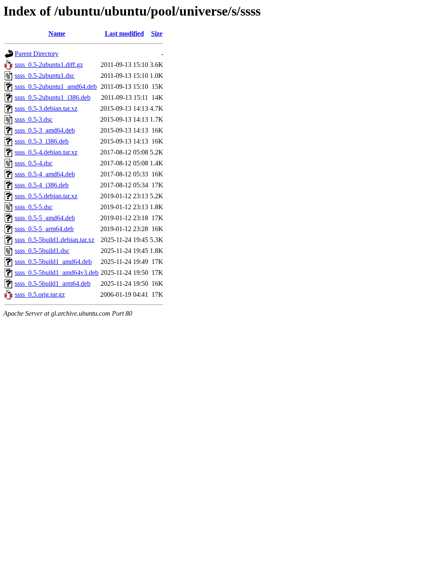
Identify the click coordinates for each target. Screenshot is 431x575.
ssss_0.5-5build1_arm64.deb (52, 283)
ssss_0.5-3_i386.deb (42, 141)
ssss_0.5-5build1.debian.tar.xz (54, 239)
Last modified (124, 33)
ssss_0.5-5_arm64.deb (44, 228)
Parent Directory (37, 53)
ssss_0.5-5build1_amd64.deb (53, 261)
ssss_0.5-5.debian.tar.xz (46, 196)
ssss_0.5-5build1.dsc (42, 250)
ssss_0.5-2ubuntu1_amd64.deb (56, 86)
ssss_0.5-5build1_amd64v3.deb (56, 272)
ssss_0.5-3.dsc (34, 119)
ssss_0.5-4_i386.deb (42, 185)
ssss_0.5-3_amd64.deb (45, 130)
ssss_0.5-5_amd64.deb (45, 217)
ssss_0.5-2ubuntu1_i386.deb (52, 97)
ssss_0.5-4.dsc (34, 163)
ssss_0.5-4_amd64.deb (45, 174)
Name (56, 33)
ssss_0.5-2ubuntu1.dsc (44, 75)
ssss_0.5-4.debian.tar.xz (46, 152)
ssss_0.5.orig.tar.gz (40, 294)
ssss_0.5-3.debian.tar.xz (46, 108)
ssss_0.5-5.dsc (34, 206)
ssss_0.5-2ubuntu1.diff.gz (49, 64)
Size (156, 33)
